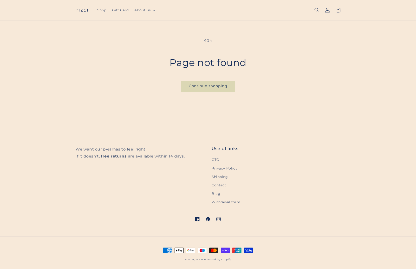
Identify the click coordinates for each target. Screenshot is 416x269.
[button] (144, 10)
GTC (215, 159)
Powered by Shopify (217, 259)
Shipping (220, 177)
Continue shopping (208, 86)
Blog (216, 193)
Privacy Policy (224, 168)
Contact (219, 185)
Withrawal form (226, 202)
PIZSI (199, 259)
